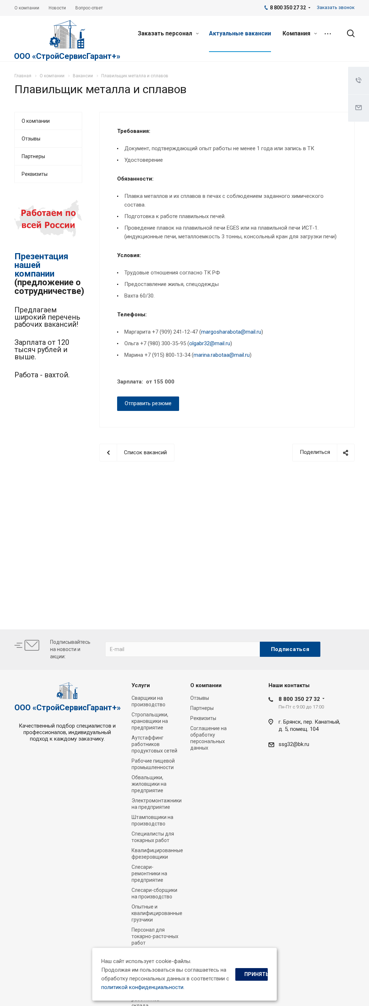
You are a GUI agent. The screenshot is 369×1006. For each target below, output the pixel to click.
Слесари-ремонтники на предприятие (149, 873)
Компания (297, 33)
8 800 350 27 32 (299, 699)
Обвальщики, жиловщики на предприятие (149, 784)
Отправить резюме (148, 403)
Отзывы (31, 139)
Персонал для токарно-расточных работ (155, 936)
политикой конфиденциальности (142, 987)
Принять (256, 974)
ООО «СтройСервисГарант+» (67, 56)
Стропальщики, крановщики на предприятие (150, 721)
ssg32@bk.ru (294, 744)
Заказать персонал (166, 33)
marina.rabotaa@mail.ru (222, 355)
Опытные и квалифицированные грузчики (157, 913)
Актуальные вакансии (240, 33)
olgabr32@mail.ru (209, 343)
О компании (36, 121)
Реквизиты (35, 174)
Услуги (141, 685)
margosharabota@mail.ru (231, 332)
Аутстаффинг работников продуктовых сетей (154, 744)
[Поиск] (347, 33)
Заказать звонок (336, 7)
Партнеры (33, 156)
